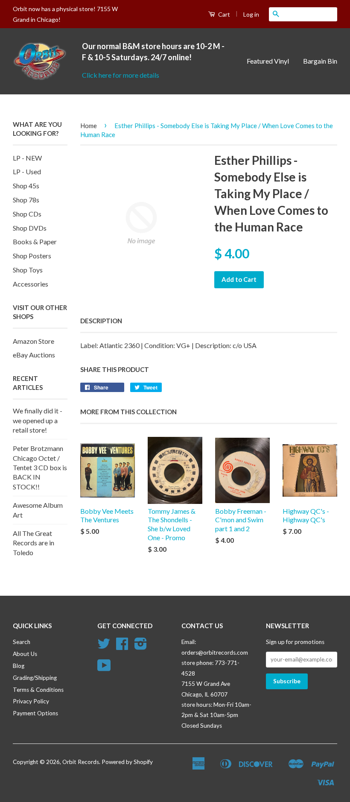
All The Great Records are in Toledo (33, 542)
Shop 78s (26, 200)
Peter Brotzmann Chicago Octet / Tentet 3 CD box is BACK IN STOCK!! (40, 467)
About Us (25, 653)
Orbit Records (80, 761)
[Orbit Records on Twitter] (103, 646)
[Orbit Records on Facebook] (122, 646)
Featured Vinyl (268, 61)
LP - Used (27, 171)
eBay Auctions (34, 355)
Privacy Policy (31, 701)
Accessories (30, 284)
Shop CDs (27, 214)
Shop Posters (32, 256)
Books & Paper (35, 241)
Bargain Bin (320, 61)
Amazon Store (33, 341)
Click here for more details (120, 75)
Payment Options (35, 713)
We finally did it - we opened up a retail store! (37, 420)
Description (101, 321)
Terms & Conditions (38, 689)
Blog (18, 665)
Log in (251, 14)
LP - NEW (27, 158)
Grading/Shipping (35, 677)
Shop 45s (26, 185)
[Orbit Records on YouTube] (104, 668)
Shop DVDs (30, 228)
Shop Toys (28, 270)
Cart (223, 14)
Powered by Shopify (127, 761)
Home (88, 125)
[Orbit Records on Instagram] (140, 646)
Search (21, 641)
